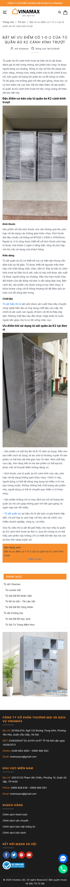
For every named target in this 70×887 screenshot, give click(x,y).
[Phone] (63, 869)
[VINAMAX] (25, 12)
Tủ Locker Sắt (13, 590)
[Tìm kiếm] (59, 12)
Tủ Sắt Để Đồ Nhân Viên (18, 595)
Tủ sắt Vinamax (12, 584)
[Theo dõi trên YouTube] (29, 854)
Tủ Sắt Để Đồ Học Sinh (17, 618)
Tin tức (22, 22)
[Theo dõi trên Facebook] (6, 854)
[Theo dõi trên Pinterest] (21, 854)
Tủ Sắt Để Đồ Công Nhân (19, 607)
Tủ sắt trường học (13, 613)
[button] (5, 12)
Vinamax (24, 48)
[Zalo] (63, 858)
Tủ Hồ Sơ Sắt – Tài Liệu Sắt (20, 601)
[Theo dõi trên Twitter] (14, 854)
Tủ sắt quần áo (12, 513)
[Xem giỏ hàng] (65, 12)
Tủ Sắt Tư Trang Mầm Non (19, 624)
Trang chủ (8, 22)
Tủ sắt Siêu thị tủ (12, 303)
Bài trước (36, 559)
